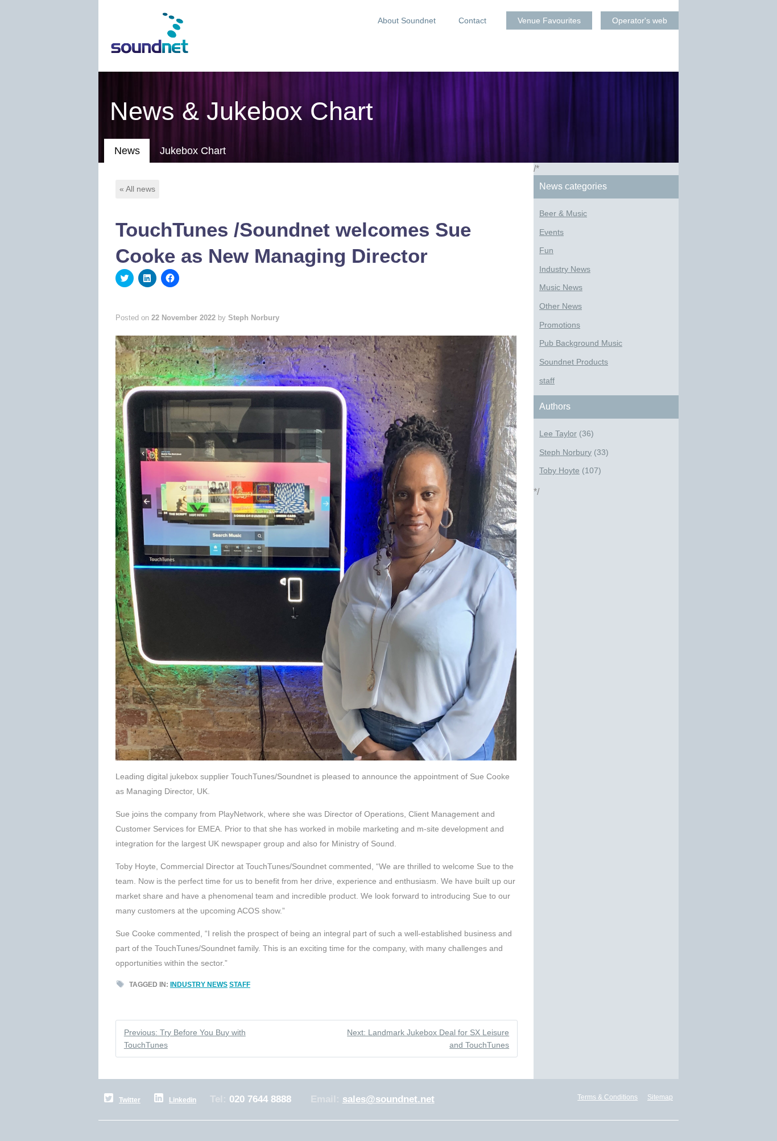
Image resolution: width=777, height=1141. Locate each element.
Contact (472, 20)
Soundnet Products (573, 362)
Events (551, 232)
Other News (560, 306)
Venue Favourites (549, 20)
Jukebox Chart (193, 150)
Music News (560, 287)
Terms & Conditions (607, 1097)
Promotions (559, 325)
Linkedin (182, 1100)
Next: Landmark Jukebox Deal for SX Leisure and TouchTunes (428, 1038)
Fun (546, 250)
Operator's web (639, 20)
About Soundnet (407, 20)
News (127, 150)
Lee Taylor (558, 433)
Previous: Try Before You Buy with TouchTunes (185, 1038)
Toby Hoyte (559, 470)
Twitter (129, 1100)
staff (239, 985)
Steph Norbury (565, 452)
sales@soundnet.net (388, 1099)
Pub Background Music (580, 343)
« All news (137, 188)
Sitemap (660, 1097)
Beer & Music (563, 213)
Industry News (199, 985)
